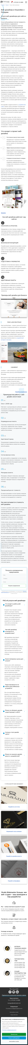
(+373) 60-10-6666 (18, 2)
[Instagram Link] (13, 991)
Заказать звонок (21, 995)
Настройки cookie (14, 1012)
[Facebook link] (9, 991)
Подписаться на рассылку (9, 995)
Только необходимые (14, 1038)
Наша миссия (14, 1014)
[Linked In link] (17, 991)
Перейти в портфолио (21, 392)
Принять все (14, 1034)
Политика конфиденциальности (14, 1008)
